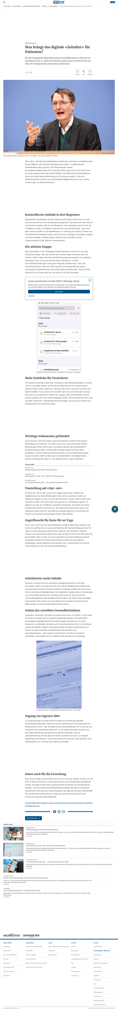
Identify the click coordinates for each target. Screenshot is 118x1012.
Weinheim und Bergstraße (34, 946)
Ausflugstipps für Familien (79, 959)
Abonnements (98, 946)
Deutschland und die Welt (34, 967)
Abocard (96, 959)
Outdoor (73, 967)
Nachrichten (30, 943)
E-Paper (6, 959)
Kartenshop (74, 951)
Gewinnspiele (75, 971)
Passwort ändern (8, 971)
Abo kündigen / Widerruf (102, 951)
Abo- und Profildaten (10, 955)
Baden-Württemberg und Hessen (36, 963)
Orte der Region (31, 955)
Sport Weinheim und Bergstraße (58, 946)
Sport (50, 943)
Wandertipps (75, 955)
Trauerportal (98, 971)
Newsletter (6, 963)
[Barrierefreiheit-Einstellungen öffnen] (115, 509)
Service (96, 943)
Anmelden (6, 946)
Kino (72, 963)
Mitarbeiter (97, 996)
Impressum (31, 296)
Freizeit (73, 943)
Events (73, 946)
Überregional (52, 955)
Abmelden (6, 975)
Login (112, 2)
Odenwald (29, 951)
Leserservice (98, 955)
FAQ (95, 984)
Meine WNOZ (7, 943)
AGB (102, 1008)
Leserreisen (75, 975)
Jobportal (96, 975)
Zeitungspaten (98, 992)
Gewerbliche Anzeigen (101, 963)
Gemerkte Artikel (8, 967)
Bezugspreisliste (99, 1000)
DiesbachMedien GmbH (11, 1008)
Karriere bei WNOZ (99, 1005)
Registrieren (7, 951)
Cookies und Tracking (109, 1008)
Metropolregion (31, 959)
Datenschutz (97, 1008)
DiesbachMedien (99, 988)
